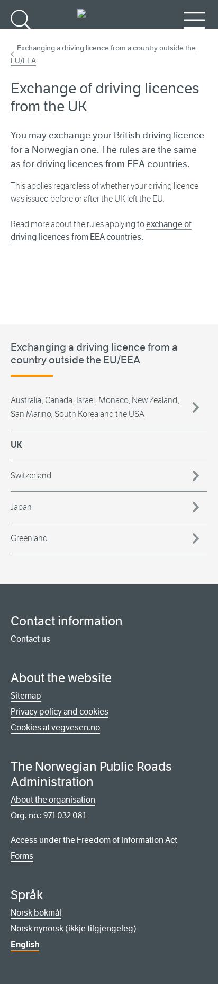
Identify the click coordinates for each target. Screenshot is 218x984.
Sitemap (26, 696)
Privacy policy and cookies (59, 712)
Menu (194, 37)
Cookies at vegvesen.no (55, 727)
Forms (22, 856)
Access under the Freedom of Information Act (94, 840)
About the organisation (53, 800)
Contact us (30, 639)
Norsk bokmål (36, 913)
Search (22, 37)
